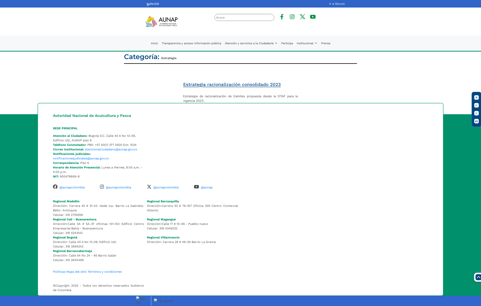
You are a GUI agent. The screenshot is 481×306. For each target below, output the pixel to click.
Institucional (305, 43)
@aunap (207, 187)
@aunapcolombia (72, 187)
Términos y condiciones (105, 271)
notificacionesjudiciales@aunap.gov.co (81, 158)
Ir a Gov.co (337, 3)
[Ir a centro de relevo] (476, 121)
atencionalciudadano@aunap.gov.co (111, 149)
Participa (287, 43)
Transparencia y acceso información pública (191, 43)
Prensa (325, 43)
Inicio (154, 43)
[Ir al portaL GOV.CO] (164, 300)
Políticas (59, 271)
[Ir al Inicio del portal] (158, 21)
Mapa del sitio (76, 271)
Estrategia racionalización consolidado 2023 (232, 84)
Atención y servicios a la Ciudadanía (249, 43)
